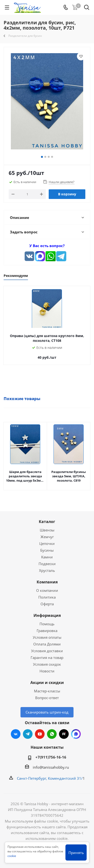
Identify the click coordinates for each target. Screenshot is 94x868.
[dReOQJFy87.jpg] (47, 102)
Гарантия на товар (47, 657)
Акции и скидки (47, 682)
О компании (47, 590)
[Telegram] (61, 256)
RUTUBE (64, 734)
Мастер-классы (47, 691)
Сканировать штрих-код (47, 712)
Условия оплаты (47, 637)
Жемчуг (47, 536)
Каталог (47, 521)
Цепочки (47, 543)
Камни (47, 557)
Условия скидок (47, 664)
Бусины (47, 550)
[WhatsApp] (51, 256)
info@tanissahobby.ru (51, 767)
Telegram (28, 734)
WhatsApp (52, 734)
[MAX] (40, 256)
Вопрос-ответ (47, 697)
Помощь (47, 623)
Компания (47, 582)
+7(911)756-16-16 (50, 757)
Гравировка (47, 630)
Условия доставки (47, 650)
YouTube (40, 734)
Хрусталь (47, 570)
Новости (47, 671)
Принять (76, 852)
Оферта (47, 603)
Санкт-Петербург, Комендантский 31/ (50, 778)
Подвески (47, 563)
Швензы (47, 530)
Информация (47, 615)
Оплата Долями (47, 644)
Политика (47, 597)
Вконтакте (15, 734)
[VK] (29, 256)
